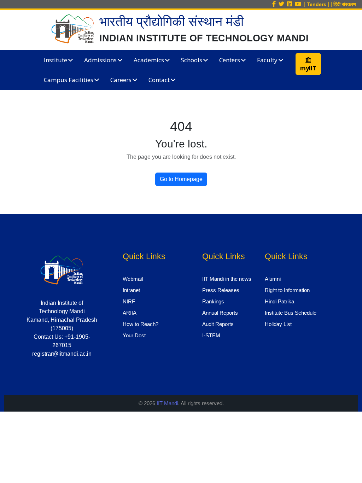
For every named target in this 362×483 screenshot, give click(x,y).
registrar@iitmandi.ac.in (62, 354)
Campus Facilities (68, 80)
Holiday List (278, 324)
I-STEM (211, 335)
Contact (159, 80)
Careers (121, 80)
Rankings (213, 301)
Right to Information (287, 290)
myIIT (308, 68)
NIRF (129, 301)
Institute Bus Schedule (290, 313)
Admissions (100, 60)
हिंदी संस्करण (344, 4)
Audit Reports (218, 324)
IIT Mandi (167, 403)
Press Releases (220, 290)
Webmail (133, 279)
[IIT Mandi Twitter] (283, 4)
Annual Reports (220, 313)
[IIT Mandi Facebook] (275, 4)
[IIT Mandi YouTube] (299, 4)
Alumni (273, 279)
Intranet (131, 290)
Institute (55, 60)
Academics (149, 60)
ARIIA (129, 313)
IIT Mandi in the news (226, 279)
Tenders (316, 4)
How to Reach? (140, 324)
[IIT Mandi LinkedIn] (291, 4)
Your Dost (134, 335)
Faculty (267, 60)
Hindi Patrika (279, 301)
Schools (191, 60)
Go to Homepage (181, 179)
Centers (229, 60)
